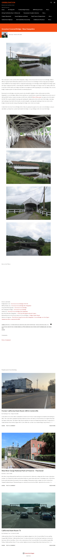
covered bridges (14, 324)
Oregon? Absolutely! (6, 16)
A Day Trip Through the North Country (26, 313)
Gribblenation (8, 2)
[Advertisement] (28, 355)
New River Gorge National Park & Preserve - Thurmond (22, 471)
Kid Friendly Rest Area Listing (23, 19)
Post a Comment (6, 340)
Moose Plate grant (37, 97)
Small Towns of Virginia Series (38, 16)
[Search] (51, 2)
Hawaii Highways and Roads (21, 16)
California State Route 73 (11, 530)
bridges (8, 324)
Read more (52, 425)
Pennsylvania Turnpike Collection (31, 13)
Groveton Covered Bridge (21, 307)
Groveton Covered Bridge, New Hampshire (18, 311)
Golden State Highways (7, 19)
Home (3, 9)
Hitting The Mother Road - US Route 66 (11, 13)
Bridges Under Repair (35, 315)
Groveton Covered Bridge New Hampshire (21, 305)
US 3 (48, 324)
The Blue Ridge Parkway (23, 9)
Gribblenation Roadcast (39, 19)
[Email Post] (51, 324)
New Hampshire (31, 324)
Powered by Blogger (29, 553)
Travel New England (41, 324)
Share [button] (3, 329)
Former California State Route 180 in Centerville (20, 411)
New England (23, 324)
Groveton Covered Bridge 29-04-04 (19, 303)
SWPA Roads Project (38, 9)
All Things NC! (11, 9)
